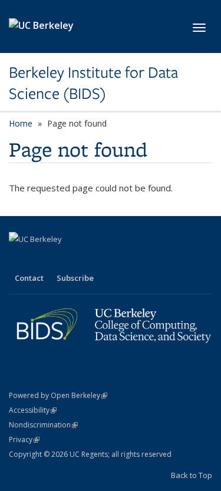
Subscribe (75, 278)
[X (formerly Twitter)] (19, 259)
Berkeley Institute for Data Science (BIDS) (93, 83)
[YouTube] (65, 259)
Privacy (24, 439)
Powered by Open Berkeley (58, 395)
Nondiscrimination (43, 425)
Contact (29, 278)
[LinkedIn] (42, 259)
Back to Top (191, 475)
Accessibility (33, 410)
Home (20, 123)
